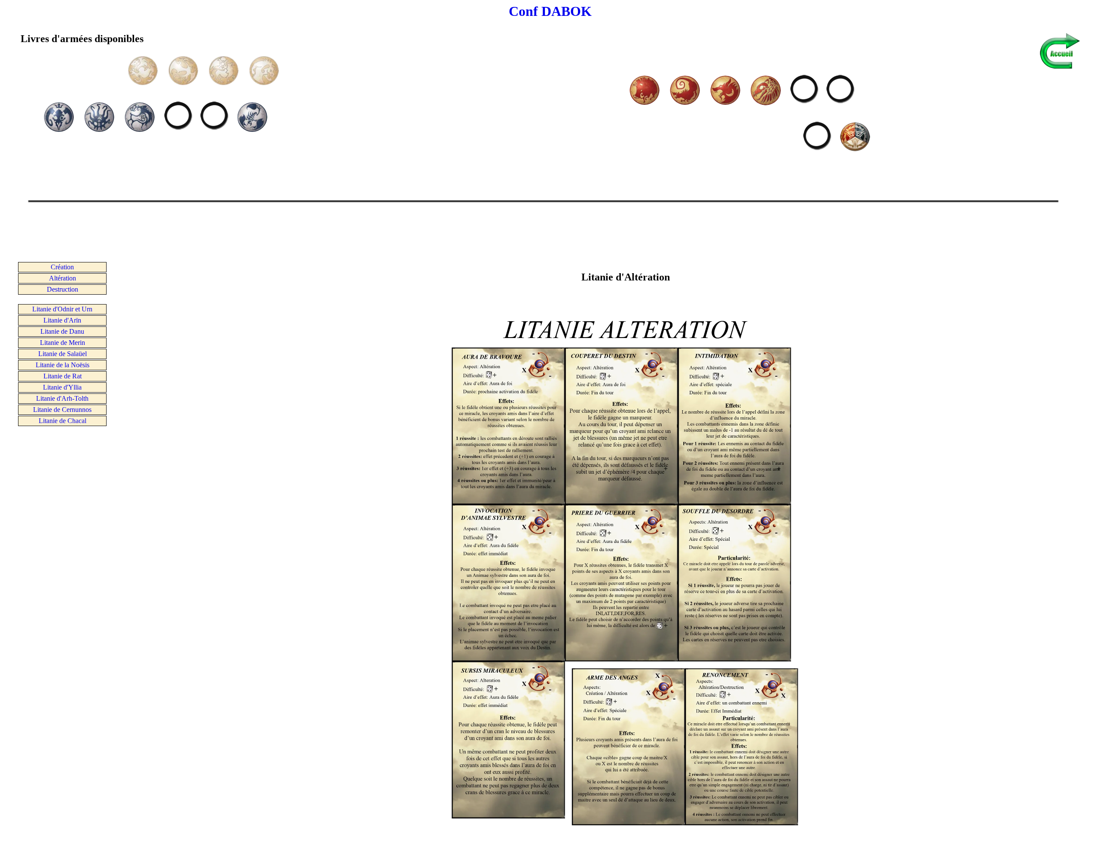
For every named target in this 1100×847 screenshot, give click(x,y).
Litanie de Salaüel (62, 353)
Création (62, 267)
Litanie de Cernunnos (62, 409)
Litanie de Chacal (62, 420)
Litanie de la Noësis (62, 365)
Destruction (62, 289)
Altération (62, 278)
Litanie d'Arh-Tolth (62, 398)
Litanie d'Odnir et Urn (62, 309)
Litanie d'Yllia (62, 387)
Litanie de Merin (62, 342)
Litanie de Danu (62, 331)
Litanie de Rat (62, 376)
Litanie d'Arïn (62, 320)
